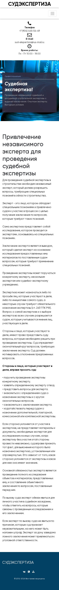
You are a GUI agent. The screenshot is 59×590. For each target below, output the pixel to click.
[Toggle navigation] (52, 13)
